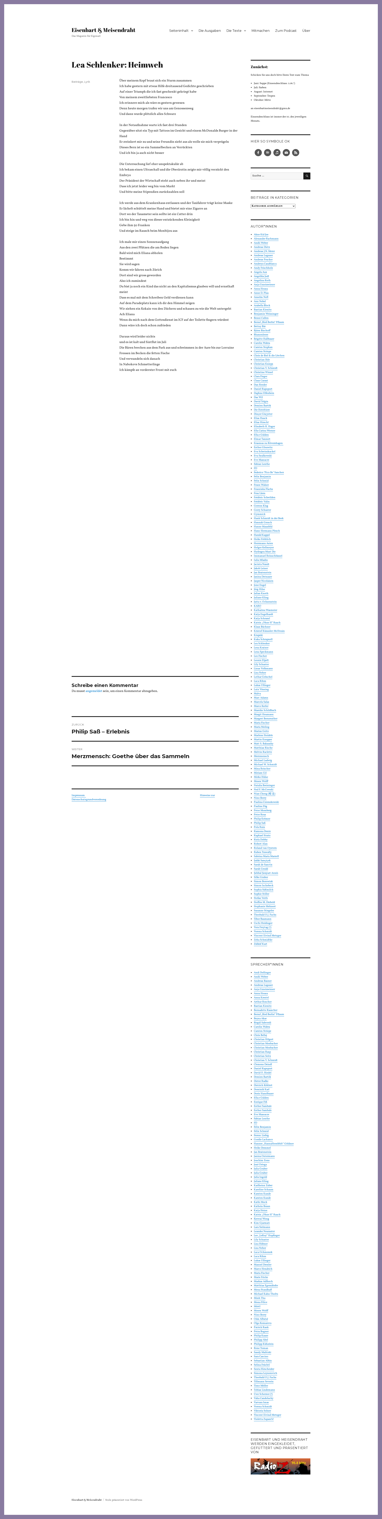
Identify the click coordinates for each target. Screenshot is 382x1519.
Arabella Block (262, 305)
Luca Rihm (260, 681)
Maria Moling (261, 727)
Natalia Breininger (264, 785)
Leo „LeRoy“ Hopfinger (267, 1235)
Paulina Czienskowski (266, 802)
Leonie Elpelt (261, 660)
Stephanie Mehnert (265, 906)
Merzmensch (261, 756)
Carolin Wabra (262, 343)
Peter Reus (260, 815)
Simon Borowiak (263, 881)
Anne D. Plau (261, 293)
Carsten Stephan (263, 347)
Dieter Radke (261, 1081)
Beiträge (77, 81)
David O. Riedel (262, 1073)
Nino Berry (260, 798)
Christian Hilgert (263, 1039)
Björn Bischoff (262, 330)
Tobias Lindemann (264, 1390)
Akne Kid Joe (261, 234)
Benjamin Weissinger (266, 314)
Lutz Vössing (261, 689)
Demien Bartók (262, 1077)
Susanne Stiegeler (264, 911)
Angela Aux (260, 272)
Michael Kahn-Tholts (266, 1294)
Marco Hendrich (263, 1269)
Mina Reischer (262, 769)
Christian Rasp (262, 1052)
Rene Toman (261, 1348)
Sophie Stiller (261, 894)
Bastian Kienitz (263, 310)
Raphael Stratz (262, 835)
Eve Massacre (261, 1114)
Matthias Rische (263, 748)
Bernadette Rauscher (265, 1010)
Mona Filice (260, 1302)
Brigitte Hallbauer (264, 339)
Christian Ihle (262, 360)
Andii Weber (261, 243)
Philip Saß (260, 823)
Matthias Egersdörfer (266, 1285)
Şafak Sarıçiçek (262, 860)
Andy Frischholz (263, 268)
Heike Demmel (262, 1148)
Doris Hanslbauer (264, 1094)
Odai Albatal (261, 1319)
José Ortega (260, 1164)
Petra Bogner (261, 1331)
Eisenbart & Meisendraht (103, 30)
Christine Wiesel (263, 372)
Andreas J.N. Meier (264, 251)
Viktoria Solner (262, 1411)
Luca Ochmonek (263, 1252)
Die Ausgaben (210, 31)
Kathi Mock (260, 1202)
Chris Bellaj (260, 1035)
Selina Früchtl (262, 1365)
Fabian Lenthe (262, 1119)
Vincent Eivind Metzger (267, 936)
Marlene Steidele (263, 735)
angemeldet (94, 691)
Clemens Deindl (263, 1064)
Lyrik (87, 81)
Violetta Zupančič (264, 1419)
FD (255, 1123)
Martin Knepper (263, 739)
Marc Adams (261, 698)
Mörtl (257, 1306)
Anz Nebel (260, 301)
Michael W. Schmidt (265, 764)
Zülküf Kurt (260, 944)
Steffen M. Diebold (264, 902)
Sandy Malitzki (262, 1352)
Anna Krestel (261, 998)
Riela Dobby (261, 840)
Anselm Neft (261, 297)
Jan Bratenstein (262, 1152)
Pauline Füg (260, 806)
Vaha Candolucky (263, 1398)
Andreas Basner (263, 981)
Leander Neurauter (264, 1231)
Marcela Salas (261, 702)
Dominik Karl (261, 1089)
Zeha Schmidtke (263, 940)
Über (306, 31)
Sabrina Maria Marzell (266, 856)
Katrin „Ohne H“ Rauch (267, 1215)
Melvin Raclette (263, 752)
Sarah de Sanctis (263, 865)
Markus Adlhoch (263, 1281)
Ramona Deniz (262, 831)
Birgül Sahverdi (262, 1023)
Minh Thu (259, 1298)
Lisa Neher (260, 673)
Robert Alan (261, 844)
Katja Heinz (260, 1210)
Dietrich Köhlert (263, 1085)
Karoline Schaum (263, 1190)
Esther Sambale (263, 1106)
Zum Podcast (286, 31)
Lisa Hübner (261, 1244)
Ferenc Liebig (261, 1135)
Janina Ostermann (264, 1156)
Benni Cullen (261, 318)
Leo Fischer (260, 656)
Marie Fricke (261, 1277)
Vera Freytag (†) (262, 927)
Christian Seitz (262, 1056)
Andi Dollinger (262, 973)
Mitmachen (260, 31)
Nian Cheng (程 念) (264, 794)
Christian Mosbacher (266, 1043)
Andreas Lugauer (263, 255)
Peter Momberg (263, 810)
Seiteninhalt (179, 31)
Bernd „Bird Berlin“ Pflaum (269, 322)
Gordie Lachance (263, 1139)
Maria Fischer (261, 723)
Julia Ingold (260, 1177)
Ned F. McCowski (263, 789)
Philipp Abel (261, 1340)
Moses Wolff (261, 781)
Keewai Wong (261, 1219)
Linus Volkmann (263, 668)
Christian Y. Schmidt (266, 368)
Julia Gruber (260, 1169)
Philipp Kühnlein (264, 1344)
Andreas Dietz (262, 247)
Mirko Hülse (261, 777)
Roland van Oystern (265, 848)
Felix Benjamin (262, 1127)
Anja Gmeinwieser (264, 285)
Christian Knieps (263, 364)
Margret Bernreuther (265, 719)
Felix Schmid (261, 1131)
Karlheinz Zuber (263, 1185)
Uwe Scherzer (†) (263, 1394)
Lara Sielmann (262, 1227)
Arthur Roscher (263, 1002)
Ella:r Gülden (261, 1098)
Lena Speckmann (263, 652)
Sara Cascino (261, 1356)
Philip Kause (261, 1336)
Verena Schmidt (263, 931)
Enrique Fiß (260, 1102)
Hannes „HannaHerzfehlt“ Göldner (274, 1144)
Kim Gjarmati (262, 1223)
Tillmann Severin (264, 1381)
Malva (257, 694)
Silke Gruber (261, 877)
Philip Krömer (262, 819)
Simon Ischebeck (263, 885)
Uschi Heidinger (263, 923)
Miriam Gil (260, 773)
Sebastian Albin (263, 1361)
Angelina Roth (262, 280)
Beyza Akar (260, 1018)
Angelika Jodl (261, 276)
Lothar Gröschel (263, 677)
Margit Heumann (264, 714)
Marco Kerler (261, 706)
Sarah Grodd (261, 869)
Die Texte (234, 31)
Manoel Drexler (262, 1265)
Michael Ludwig (263, 760)
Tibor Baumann (262, 919)
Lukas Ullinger (262, 685)
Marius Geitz (261, 731)
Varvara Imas (261, 1402)
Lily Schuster (261, 664)
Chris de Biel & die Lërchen (269, 355)
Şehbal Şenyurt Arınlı (266, 873)
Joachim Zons (262, 1160)
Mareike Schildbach (265, 710)
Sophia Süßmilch (263, 890)
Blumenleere (261, 335)
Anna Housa (261, 289)
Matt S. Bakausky (263, 744)
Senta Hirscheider (264, 1369)
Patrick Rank (261, 1327)
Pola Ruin (259, 827)
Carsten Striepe (262, 351)
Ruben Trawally (263, 852)
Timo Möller (261, 1386)
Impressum (79, 795)
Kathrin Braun (262, 1206)
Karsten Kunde (262, 1194)
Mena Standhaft (263, 1290)
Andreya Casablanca (265, 264)
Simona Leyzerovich (265, 1373)
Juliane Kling (261, 1181)
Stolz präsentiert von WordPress (123, 1500)
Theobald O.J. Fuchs (265, 915)
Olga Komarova (262, 1323)
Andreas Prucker (263, 260)
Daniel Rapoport (263, 1068)
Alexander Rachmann (266, 239)
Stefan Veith (261, 898)
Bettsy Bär (260, 326)
